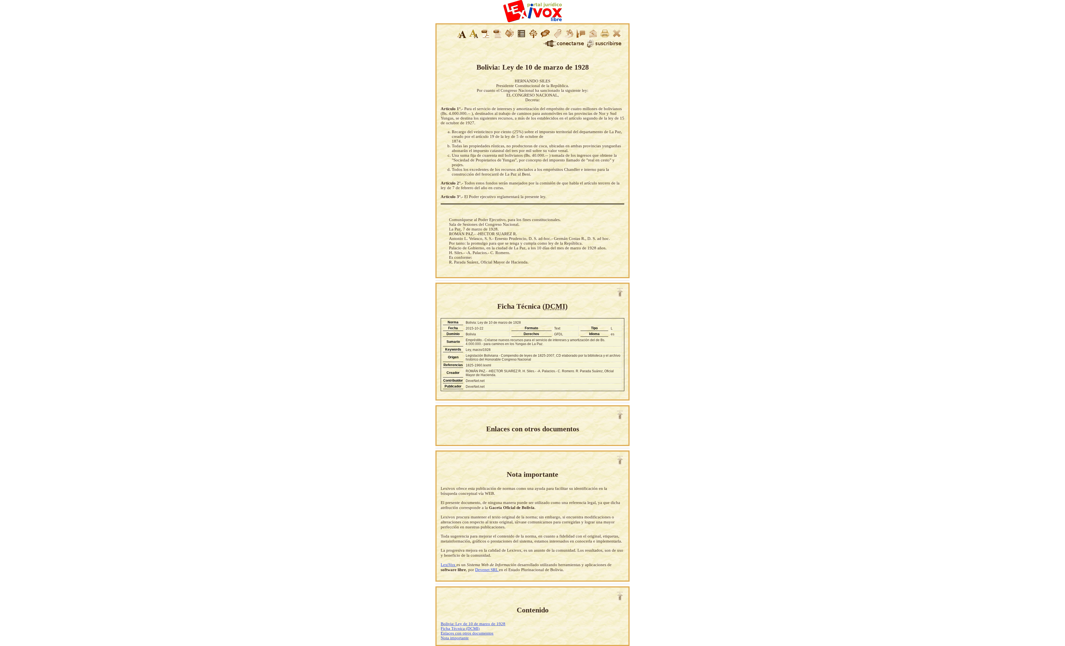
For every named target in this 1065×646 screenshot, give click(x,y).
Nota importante (455, 638)
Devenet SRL (487, 569)
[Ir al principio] (619, 292)
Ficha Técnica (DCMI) (460, 628)
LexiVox (449, 564)
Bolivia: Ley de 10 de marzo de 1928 (473, 624)
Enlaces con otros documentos (467, 633)
